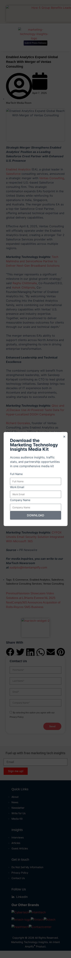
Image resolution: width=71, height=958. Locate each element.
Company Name (20, 500)
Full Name (16, 474)
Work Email (17, 487)
